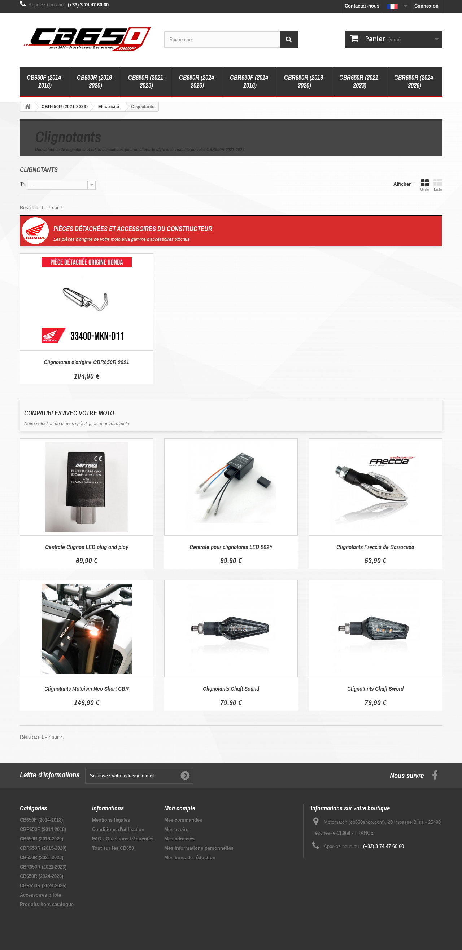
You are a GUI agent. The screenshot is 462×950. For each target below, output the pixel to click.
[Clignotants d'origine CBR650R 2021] (86, 302)
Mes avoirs (176, 829)
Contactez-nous (362, 6)
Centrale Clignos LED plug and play (86, 547)
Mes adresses (179, 838)
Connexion (426, 6)
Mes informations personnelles (199, 848)
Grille (424, 189)
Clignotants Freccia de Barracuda (375, 547)
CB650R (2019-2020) (95, 81)
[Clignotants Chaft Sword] (375, 629)
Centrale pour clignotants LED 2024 (230, 547)
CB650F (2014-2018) (45, 81)
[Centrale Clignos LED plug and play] (86, 487)
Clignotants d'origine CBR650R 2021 (86, 362)
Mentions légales (111, 820)
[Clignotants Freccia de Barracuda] (375, 487)
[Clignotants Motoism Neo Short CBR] (86, 629)
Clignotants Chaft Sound (231, 688)
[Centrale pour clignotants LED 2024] (231, 487)
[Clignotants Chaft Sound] (231, 629)
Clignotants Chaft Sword (375, 688)
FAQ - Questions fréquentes (122, 838)
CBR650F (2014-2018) (250, 81)
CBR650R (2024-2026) (414, 81)
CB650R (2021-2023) (146, 81)
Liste (438, 189)
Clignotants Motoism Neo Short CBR (86, 688)
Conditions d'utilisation (118, 829)
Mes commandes (183, 820)
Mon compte (179, 808)
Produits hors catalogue (47, 904)
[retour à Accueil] (27, 106)
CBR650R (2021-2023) (359, 81)
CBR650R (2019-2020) (304, 81)
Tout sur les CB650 (113, 848)
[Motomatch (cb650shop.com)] (86, 38)
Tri (23, 184)
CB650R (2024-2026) (197, 81)
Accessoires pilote (40, 895)
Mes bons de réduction (189, 857)
